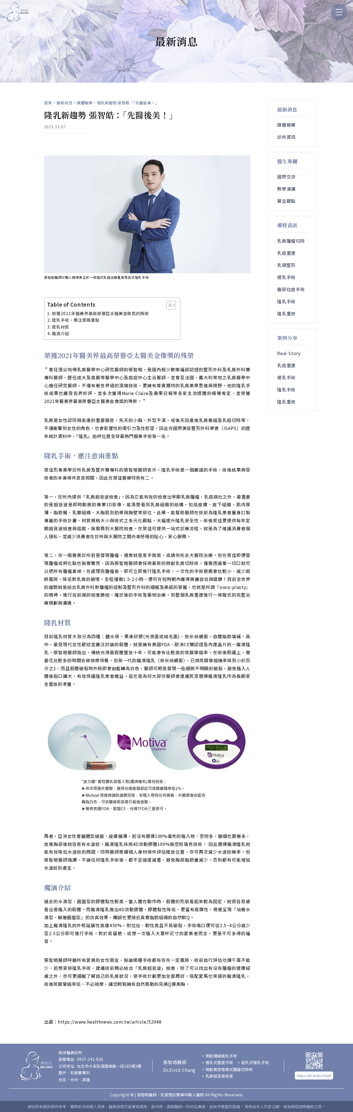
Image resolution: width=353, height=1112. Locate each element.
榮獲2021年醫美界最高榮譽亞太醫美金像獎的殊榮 (100, 313)
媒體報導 (84, 102)
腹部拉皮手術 (291, 289)
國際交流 (286, 176)
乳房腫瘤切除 (291, 240)
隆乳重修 (286, 313)
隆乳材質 (60, 327)
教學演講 (286, 188)
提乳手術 (286, 277)
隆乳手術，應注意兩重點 (75, 320)
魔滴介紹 (60, 333)
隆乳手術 (286, 301)
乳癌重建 (286, 253)
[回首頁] (18, 12)
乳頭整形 (286, 265)
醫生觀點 (286, 200)
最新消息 (64, 102)
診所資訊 (286, 137)
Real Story (289, 353)
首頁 (48, 102)
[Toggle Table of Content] (168, 305)
